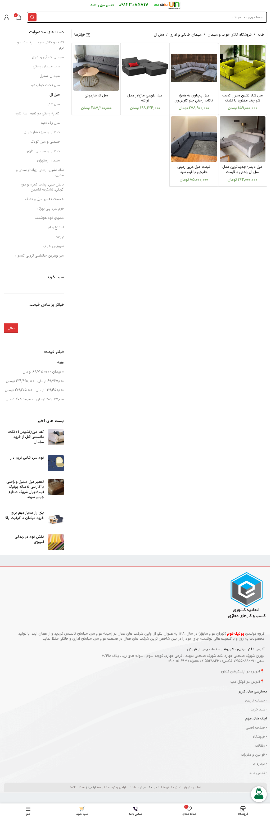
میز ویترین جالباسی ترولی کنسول (39, 255)
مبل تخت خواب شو (45, 85)
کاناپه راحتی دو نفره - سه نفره (37, 113)
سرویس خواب (53, 246)
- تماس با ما (258, 773)
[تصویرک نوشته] (56, 438)
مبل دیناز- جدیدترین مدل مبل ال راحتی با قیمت (242, 169)
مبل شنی (53, 104)
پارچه (60, 236)
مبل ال (54, 94)
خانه (261, 35)
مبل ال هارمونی (96, 95)
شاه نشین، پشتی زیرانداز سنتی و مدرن (40, 172)
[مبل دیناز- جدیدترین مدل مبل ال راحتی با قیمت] (242, 139)
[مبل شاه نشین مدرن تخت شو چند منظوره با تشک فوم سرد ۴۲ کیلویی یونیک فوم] (242, 67)
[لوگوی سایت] (167, 5)
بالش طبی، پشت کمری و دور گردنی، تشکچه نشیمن (42, 187)
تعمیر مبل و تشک (101, 5)
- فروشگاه (259, 737)
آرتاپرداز (90, 787)
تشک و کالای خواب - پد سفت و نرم (40, 45)
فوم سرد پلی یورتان (49, 208)
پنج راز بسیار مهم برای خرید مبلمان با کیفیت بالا (24, 515)
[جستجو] (32, 17)
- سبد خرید (259, 709)
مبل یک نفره (50, 123)
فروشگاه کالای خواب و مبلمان (229, 35)
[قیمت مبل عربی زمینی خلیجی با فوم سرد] (194, 139)
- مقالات (261, 746)
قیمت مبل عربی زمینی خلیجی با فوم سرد (193, 169)
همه (60, 362)
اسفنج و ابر (55, 227)
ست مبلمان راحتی (46, 66)
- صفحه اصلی (256, 728)
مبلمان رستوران (48, 160)
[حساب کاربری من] (6, 17)
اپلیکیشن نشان (233, 671)
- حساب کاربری (256, 700)
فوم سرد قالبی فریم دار (27, 458)
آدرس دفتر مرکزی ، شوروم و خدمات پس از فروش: (225, 649)
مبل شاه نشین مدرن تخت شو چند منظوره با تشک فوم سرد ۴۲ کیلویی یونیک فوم (242, 103)
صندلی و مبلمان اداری (43, 151)
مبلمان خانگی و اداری (186, 35)
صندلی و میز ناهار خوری (42, 132)
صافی (11, 328)
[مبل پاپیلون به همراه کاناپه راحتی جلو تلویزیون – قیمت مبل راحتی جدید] (194, 67)
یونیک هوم (148, 787)
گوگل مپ (238, 681)
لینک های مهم (256, 718)
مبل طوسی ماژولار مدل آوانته (144, 98)
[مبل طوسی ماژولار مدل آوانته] (145, 67)
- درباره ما (259, 763)
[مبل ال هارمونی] (96, 67)
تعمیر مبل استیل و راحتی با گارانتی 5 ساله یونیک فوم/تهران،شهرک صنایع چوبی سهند (25, 489)
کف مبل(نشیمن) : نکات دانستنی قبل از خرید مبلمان (26, 437)
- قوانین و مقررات (254, 754)
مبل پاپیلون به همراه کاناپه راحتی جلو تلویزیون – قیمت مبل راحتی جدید (193, 101)
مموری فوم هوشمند (49, 218)
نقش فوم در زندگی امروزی (29, 539)
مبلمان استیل (50, 76)
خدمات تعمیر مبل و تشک (44, 199)
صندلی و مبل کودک (45, 142)
